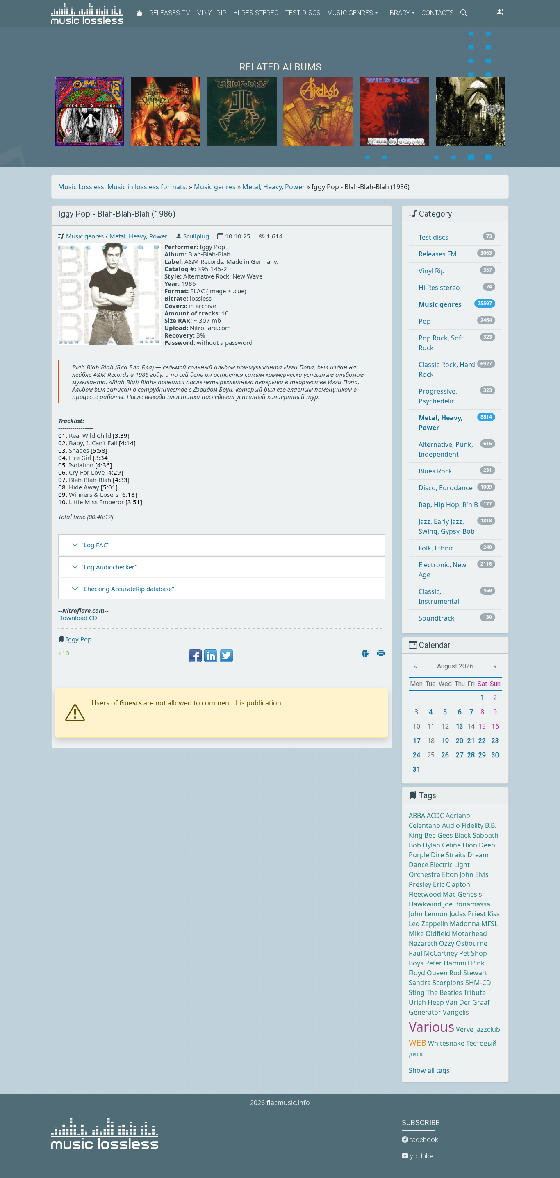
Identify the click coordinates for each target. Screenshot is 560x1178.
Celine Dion (459, 845)
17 (416, 741)
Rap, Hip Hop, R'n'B (448, 504)
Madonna (465, 923)
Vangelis (456, 1012)
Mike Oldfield (429, 933)
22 (482, 741)
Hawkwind (425, 903)
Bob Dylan (424, 845)
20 (459, 741)
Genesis (470, 894)
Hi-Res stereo (256, 13)
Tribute (475, 992)
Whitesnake (446, 1043)
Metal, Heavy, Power (273, 186)
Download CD (77, 618)
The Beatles (444, 992)
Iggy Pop (78, 639)
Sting (417, 992)
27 (459, 755)
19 (445, 741)
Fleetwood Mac (432, 894)
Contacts (437, 13)
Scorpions (448, 982)
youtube (420, 1156)
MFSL (489, 923)
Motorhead (469, 933)
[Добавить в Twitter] (226, 655)
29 (482, 755)
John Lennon (428, 913)
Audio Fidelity (462, 825)
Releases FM (170, 13)
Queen (437, 972)
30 (495, 755)
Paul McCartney (433, 953)
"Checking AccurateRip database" (127, 588)
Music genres (215, 186)
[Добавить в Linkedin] (210, 655)
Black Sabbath (477, 835)
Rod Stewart (468, 972)
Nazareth (423, 943)
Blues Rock (435, 471)
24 (416, 755)
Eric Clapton (451, 884)
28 (471, 755)
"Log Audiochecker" (109, 567)
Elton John (457, 874)
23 (495, 741)
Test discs (303, 13)
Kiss (493, 913)
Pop (425, 321)
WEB (417, 1042)
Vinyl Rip (212, 13)
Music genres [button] (350, 13)
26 (445, 755)
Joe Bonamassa (466, 903)
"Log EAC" (95, 545)
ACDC (435, 815)
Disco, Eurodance (446, 487)
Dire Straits (448, 854)
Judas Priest (467, 913)
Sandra (420, 982)
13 (459, 726)
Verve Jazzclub (478, 1029)
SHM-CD (478, 982)
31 (416, 769)
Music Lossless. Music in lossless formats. (122, 186)
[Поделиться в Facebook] (195, 655)
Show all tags (429, 1070)
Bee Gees (438, 835)
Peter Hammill (447, 962)
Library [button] (397, 13)
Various (431, 1026)
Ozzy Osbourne (463, 943)
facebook (423, 1140)
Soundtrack (437, 618)
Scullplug (196, 236)
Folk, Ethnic (436, 548)
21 (471, 741)
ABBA (417, 815)
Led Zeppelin (428, 923)
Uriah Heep (426, 1002)
